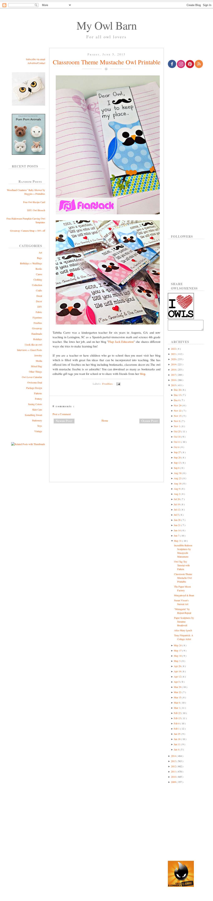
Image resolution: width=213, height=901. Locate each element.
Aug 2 (177, 493)
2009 (174, 782)
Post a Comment (62, 414)
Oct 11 (177, 441)
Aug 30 (178, 473)
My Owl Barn (107, 25)
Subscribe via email (35, 59)
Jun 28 (177, 520)
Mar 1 (177, 707)
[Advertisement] (106, 440)
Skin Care (37, 409)
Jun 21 (177, 525)
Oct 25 (177, 431)
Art (40, 252)
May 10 (178, 655)
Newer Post (64, 421)
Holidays (37, 339)
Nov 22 (178, 410)
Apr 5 (177, 681)
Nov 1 (177, 426)
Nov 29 (178, 405)
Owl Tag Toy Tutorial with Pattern (182, 565)
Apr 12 (178, 676)
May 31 (178, 540)
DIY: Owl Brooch (36, 210)
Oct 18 (177, 436)
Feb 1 (177, 728)
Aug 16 (178, 483)
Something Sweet (33, 415)
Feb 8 (177, 723)
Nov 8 (177, 421)
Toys (39, 425)
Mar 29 (178, 687)
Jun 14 (177, 530)
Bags (39, 258)
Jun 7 (177, 535)
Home (105, 420)
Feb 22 (177, 713)
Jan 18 (177, 739)
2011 (174, 771)
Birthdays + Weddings (31, 263)
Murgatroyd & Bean (184, 595)
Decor (39, 301)
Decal (39, 295)
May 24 (178, 645)
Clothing (37, 279)
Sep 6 (177, 467)
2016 (174, 380)
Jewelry (38, 355)
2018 (174, 369)
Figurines (37, 317)
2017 (174, 374)
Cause (39, 274)
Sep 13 (177, 462)
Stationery (37, 420)
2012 (174, 766)
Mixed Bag (36, 366)
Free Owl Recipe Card (34, 202)
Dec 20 (178, 389)
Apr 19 (178, 671)
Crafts (39, 290)
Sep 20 (177, 457)
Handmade (36, 333)
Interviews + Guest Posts (29, 350)
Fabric (39, 312)
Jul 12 (177, 509)
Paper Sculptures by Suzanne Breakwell (184, 621)
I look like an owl (33, 344)
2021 (174, 354)
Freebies (38, 322)
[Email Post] (117, 383)
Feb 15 (177, 718)
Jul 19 (177, 504)
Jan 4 (177, 749)
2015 (174, 385)
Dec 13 (178, 395)
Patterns (38, 393)
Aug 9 (177, 488)
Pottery (38, 398)
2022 (174, 348)
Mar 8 (177, 702)
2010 (174, 776)
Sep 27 (177, 452)
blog (142, 374)
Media (39, 360)
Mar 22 (178, 692)
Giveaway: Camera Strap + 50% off (27, 230)
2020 (174, 359)
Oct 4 (177, 447)
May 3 (177, 661)
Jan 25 (177, 733)
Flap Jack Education (121, 341)
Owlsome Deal (34, 382)
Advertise (32, 63)
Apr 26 (178, 666)
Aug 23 (178, 478)
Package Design (34, 387)
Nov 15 (178, 415)
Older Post (149, 421)
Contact (41, 63)
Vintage (38, 431)
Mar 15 (178, 697)
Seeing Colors (35, 404)
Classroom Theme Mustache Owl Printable (106, 62)
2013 (174, 761)
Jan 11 (177, 744)
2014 (174, 755)
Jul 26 (177, 499)
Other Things (35, 371)
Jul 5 (176, 514)
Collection (37, 285)
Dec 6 (177, 400)
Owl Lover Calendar (32, 377)
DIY (39, 306)
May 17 (178, 650)
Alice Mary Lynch (183, 630)
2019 (174, 364)
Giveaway (37, 328)
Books (39, 268)
